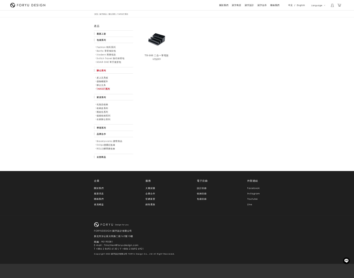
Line (249, 204)
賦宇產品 (103, 14)
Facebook (253, 188)
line (346, 260)
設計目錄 (202, 188)
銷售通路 (150, 204)
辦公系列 (112, 14)
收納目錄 (202, 193)
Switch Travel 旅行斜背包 (110, 58)
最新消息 (99, 193)
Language (316, 5)
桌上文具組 (102, 77)
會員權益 (99, 204)
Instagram (253, 193)
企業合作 (150, 193)
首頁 (96, 14)
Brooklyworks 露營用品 (109, 141)
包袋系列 (101, 40)
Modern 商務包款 (106, 54)
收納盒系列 (102, 108)
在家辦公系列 (103, 119)
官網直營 (150, 199)
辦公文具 (101, 85)
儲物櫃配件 (102, 81)
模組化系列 (102, 112)
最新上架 (101, 33)
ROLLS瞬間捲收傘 (106, 148)
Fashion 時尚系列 (106, 47)
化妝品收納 (102, 104)
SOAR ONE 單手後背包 (109, 62)
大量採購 (150, 188)
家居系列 (101, 97)
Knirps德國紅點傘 (106, 145)
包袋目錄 (202, 199)
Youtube (252, 199)
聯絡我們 (99, 199)
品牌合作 (101, 134)
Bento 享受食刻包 (106, 51)
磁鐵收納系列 (103, 115)
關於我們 (99, 188)
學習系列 (101, 127)
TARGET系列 (103, 89)
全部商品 (101, 157)
